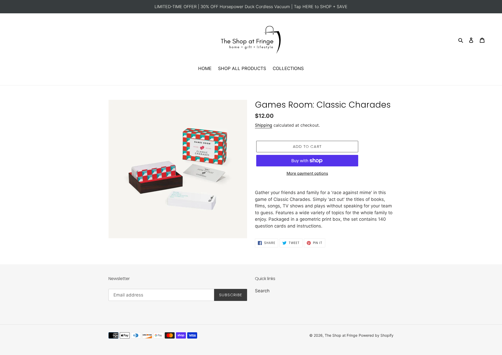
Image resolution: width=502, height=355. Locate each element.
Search (262, 290)
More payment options (307, 173)
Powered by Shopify (376, 335)
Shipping (263, 125)
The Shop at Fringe (341, 335)
